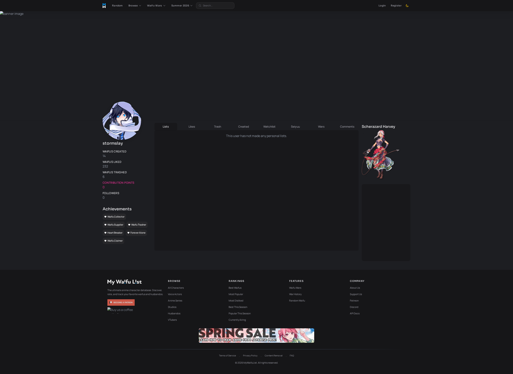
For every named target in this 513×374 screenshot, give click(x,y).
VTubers (172, 320)
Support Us (356, 294)
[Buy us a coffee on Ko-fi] (121, 310)
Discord (354, 307)
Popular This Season (240, 313)
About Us (355, 287)
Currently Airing (237, 320)
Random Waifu (297, 300)
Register (396, 5)
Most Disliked (236, 300)
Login (382, 5)
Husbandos (174, 313)
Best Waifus (235, 287)
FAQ (292, 355)
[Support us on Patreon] (121, 302)
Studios (172, 307)
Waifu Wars (295, 287)
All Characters (176, 287)
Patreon (354, 300)
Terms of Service (227, 355)
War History (295, 294)
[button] (135, 5)
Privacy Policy (250, 355)
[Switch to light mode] (407, 5)
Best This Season (238, 307)
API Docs (355, 313)
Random (117, 5)
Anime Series (175, 300)
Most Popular (236, 294)
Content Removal (274, 355)
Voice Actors (175, 294)
